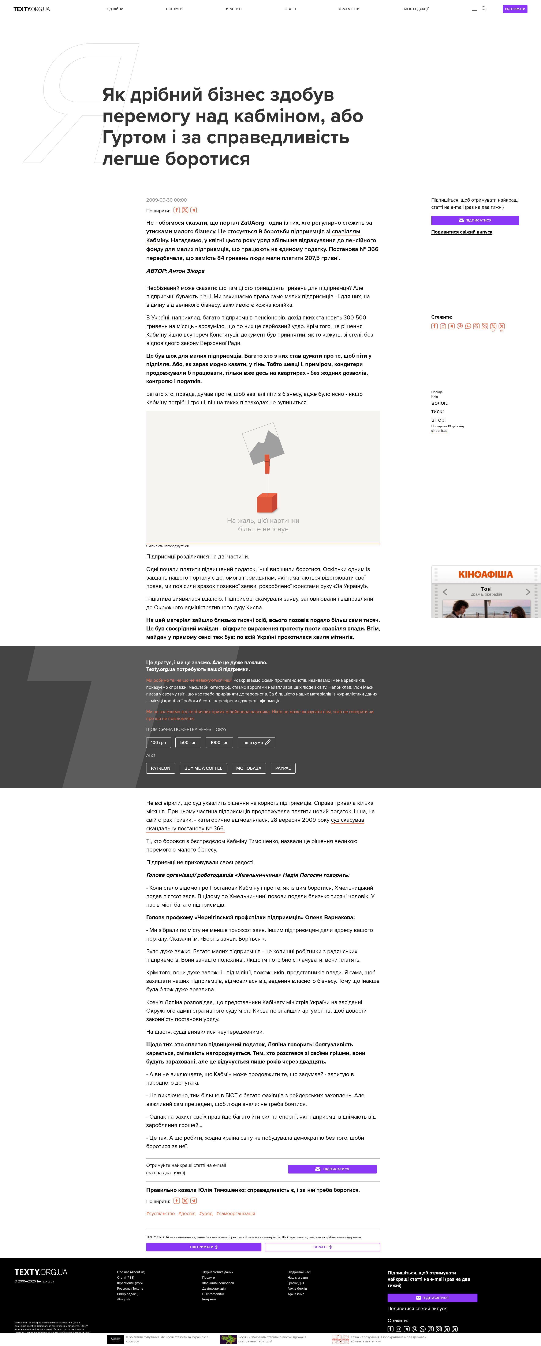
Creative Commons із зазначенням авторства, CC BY (57, 1326)
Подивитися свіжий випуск (461, 232)
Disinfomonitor (213, 1294)
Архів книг (296, 1294)
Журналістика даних (217, 1272)
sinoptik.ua (439, 431)
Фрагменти (125, 1283)
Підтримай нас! (299, 1272)
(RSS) (130, 1277)
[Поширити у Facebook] (177, 210)
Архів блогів (297, 1288)
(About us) (137, 1272)
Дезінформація (214, 1288)
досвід (188, 1214)
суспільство (162, 1214)
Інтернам (209, 1299)
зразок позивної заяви (226, 586)
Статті (121, 1277)
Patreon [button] (160, 768)
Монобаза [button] (248, 768)
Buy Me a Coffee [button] (203, 768)
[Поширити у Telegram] (193, 210)
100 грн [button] (158, 742)
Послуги (208, 1277)
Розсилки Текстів (130, 1288)
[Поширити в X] (185, 210)
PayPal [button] (283, 768)
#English (123, 1299)
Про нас (123, 1272)
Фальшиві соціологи (218, 1283)
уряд (207, 1214)
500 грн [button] (188, 742)
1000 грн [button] (219, 742)
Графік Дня (296, 1283)
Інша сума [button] (252, 742)
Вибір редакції (128, 1294)
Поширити (158, 211)
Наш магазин (298, 1277)
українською (44, 1329)
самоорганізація (237, 1214)
